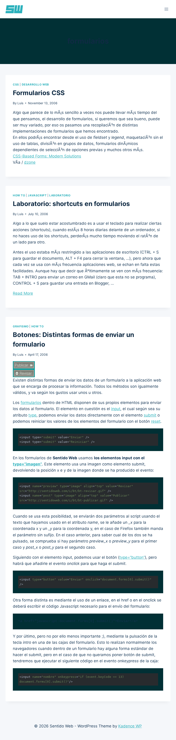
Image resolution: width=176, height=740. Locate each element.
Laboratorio (60, 195)
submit (150, 415)
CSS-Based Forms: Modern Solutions (47, 156)
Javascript (37, 195)
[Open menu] (166, 9)
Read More (23, 293)
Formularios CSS (39, 93)
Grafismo (21, 326)
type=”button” (132, 557)
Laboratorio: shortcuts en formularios (71, 204)
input (115, 408)
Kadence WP (130, 726)
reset (155, 421)
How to (19, 195)
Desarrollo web (35, 84)
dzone (30, 162)
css (16, 84)
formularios (31, 402)
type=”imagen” (27, 464)
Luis (20, 103)
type (32, 415)
